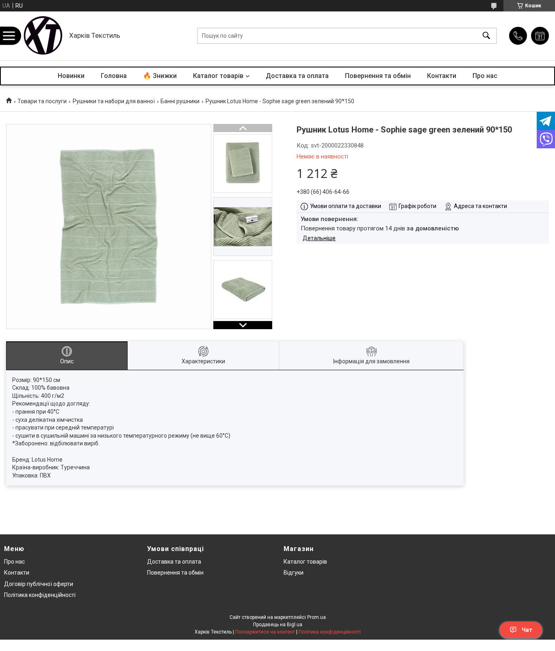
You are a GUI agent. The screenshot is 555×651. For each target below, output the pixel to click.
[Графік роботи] (540, 36)
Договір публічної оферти (38, 584)
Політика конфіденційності (40, 595)
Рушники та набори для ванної (114, 101)
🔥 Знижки (160, 76)
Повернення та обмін (378, 76)
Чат (527, 630)
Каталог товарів (218, 76)
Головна (114, 76)
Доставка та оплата (297, 76)
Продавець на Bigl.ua (277, 624)
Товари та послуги (42, 101)
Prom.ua (316, 617)
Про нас (485, 76)
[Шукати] (486, 35)
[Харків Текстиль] (42, 35)
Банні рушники (179, 101)
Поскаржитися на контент (265, 632)
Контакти (441, 76)
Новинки (71, 76)
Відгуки (294, 572)
